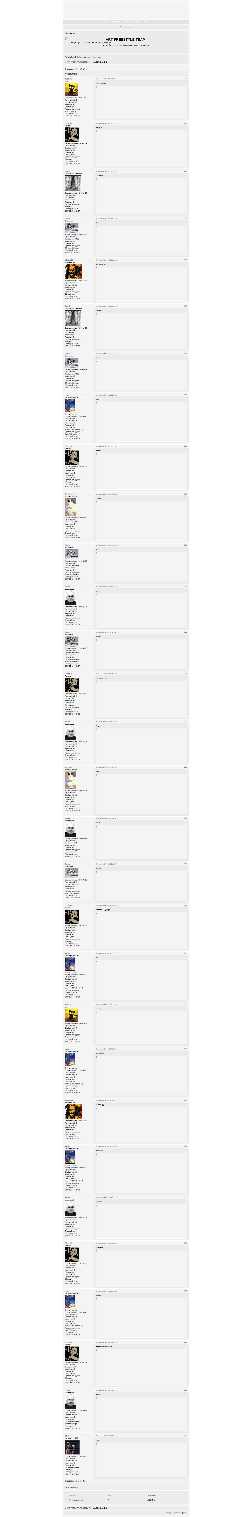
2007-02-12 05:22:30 (111, 586)
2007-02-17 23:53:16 (111, 721)
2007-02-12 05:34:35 (111, 632)
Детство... (72, 1495)
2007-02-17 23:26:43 (111, 674)
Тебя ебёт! (69, 494)
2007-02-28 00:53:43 (111, 1197)
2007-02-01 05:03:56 (111, 79)
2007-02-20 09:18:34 (111, 818)
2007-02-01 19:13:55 (111, 171)
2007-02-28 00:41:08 (111, 1100)
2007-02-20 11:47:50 (111, 864)
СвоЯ (67, 171)
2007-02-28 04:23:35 (111, 1291)
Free (90, 62)
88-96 (67, 587)
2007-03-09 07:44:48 (111, 1436)
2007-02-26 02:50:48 (111, 905)
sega (67, 395)
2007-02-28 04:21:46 (111, 1243)
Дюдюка (68, 79)
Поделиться (100, 79)
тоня (67, 1436)
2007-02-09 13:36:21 (111, 395)
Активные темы (126, 27)
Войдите (80, 57)
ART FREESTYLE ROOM (77, 62)
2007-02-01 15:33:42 (111, 123)
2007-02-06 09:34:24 (111, 218)
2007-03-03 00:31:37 (111, 1390)
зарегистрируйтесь (94, 57)
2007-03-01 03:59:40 (111, 1342)
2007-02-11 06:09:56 (111, 545)
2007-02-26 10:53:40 (111, 953)
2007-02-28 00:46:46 (111, 1146)
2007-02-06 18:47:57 (111, 306)
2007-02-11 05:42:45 (111, 494)
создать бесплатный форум (176, 1513)
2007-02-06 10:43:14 (111, 260)
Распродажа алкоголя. (77, 1500)
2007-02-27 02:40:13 (111, 1049)
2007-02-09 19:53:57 (111, 446)
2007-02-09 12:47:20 (111, 353)
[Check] (68, 123)
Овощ (67, 219)
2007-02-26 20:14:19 (111, 1004)
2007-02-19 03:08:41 (111, 767)
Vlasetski (69, 260)
